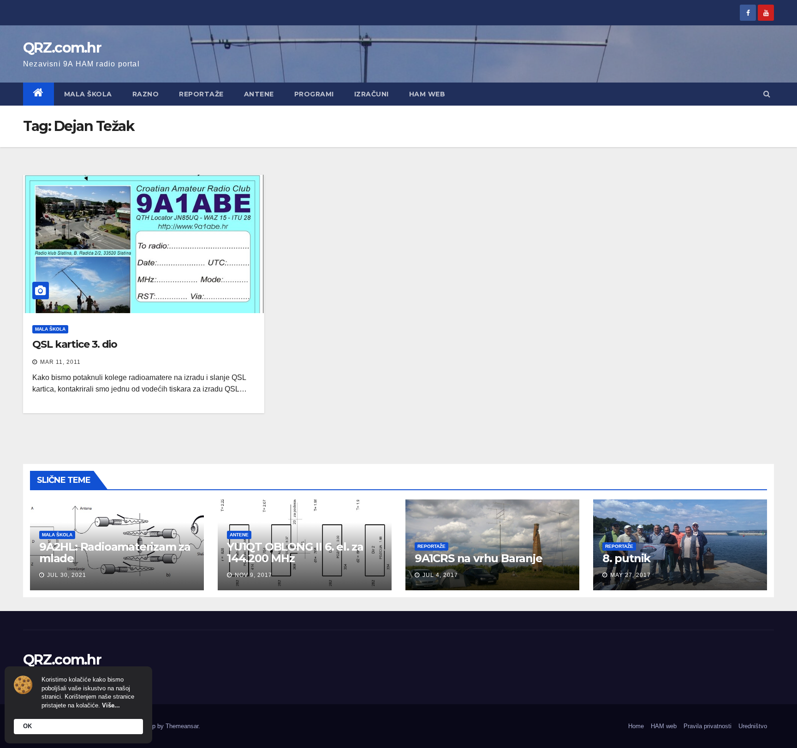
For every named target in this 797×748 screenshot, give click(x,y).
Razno (145, 94)
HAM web (427, 94)
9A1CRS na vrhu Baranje (478, 558)
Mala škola (88, 94)
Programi (314, 94)
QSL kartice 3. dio (74, 344)
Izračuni (371, 94)
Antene (259, 94)
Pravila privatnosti (708, 726)
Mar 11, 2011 (60, 362)
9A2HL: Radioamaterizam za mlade (114, 552)
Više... (111, 705)
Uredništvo (752, 726)
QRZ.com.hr (62, 47)
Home (636, 726)
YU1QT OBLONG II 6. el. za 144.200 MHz (295, 552)
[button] (766, 94)
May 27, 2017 (630, 575)
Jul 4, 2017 (440, 575)
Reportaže (201, 94)
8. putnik (626, 558)
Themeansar (182, 726)
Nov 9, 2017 (253, 575)
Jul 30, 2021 (66, 575)
